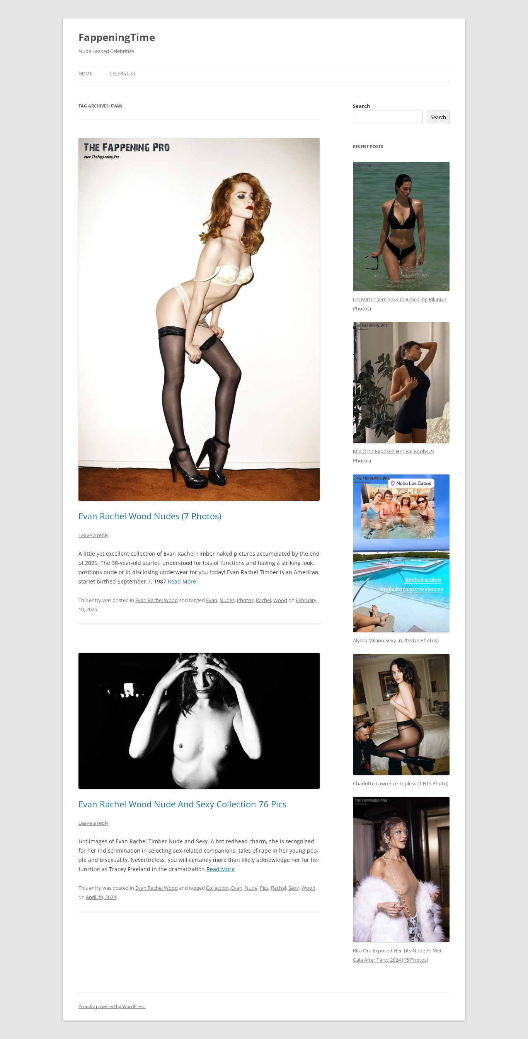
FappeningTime (116, 37)
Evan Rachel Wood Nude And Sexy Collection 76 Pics (182, 804)
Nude (251, 887)
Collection (217, 887)
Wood (280, 600)
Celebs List (122, 73)
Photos (245, 600)
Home (85, 73)
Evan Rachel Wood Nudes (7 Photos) (149, 516)
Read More (182, 581)
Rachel (263, 600)
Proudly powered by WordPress (112, 1006)
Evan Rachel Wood (156, 600)
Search (361, 105)
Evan (211, 600)
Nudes (227, 600)
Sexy (293, 887)
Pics (264, 887)
